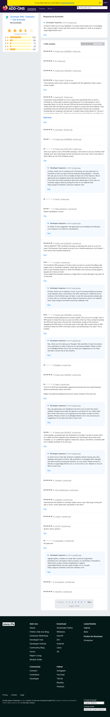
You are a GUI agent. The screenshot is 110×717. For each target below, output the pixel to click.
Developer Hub (36, 640)
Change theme (89, 706)
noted (23, 700)
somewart (58, 500)
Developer (34, 678)
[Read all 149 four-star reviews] (20, 40)
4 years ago (72, 22)
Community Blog (37, 648)
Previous (60, 602)
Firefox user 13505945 (63, 71)
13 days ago (76, 71)
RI (55, 61)
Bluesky (60, 682)
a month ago (72, 209)
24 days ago (77, 149)
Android (60, 644)
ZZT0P (57, 526)
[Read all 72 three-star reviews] (20, 43)
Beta (86, 632)
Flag (45, 35)
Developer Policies (38, 644)
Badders (58, 365)
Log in (105, 2)
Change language (90, 700)
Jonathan (58, 480)
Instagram (61, 671)
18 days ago (68, 97)
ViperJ (57, 384)
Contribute (34, 675)
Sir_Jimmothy (59, 582)
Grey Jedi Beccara (61, 490)
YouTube (61, 675)
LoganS (57, 516)
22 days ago (77, 139)
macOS (60, 636)
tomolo (57, 262)
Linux (59, 648)
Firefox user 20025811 (63, 432)
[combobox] (92, 7)
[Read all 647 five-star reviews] (20, 37)
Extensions (31, 8)
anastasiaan (59, 541)
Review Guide (36, 659)
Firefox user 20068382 (63, 51)
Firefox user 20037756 (63, 149)
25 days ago (64, 199)
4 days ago (76, 51)
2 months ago (68, 500)
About (32, 628)
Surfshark (17, 22)
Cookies (14, 695)
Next (89, 602)
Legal (22, 695)
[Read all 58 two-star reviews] (20, 46)
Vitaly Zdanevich (61, 209)
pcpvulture (59, 130)
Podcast (60, 686)
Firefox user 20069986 (63, 139)
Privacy (5, 695)
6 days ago (61, 61)
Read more (48, 117)
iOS (58, 640)
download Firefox (67, 3)
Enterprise (88, 640)
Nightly (87, 628)
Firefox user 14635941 (63, 375)
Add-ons (34, 624)
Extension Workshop (39, 636)
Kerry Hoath (59, 80)
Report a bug (35, 655)
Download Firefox (65, 628)
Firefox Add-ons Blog (39, 632)
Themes (42, 8)
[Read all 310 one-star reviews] (20, 49)
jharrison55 (59, 97)
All (58, 651)
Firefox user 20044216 (63, 243)
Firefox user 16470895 (63, 315)
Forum (32, 651)
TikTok (60, 678)
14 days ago (68, 80)
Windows (61, 632)
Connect (33, 671)
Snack (57, 199)
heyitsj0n (58, 592)
